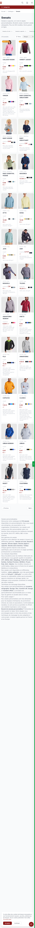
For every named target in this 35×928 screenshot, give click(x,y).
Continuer (17, 923)
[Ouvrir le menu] (32, 2)
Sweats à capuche (20, 31)
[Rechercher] (22, 2)
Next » (30, 508)
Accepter (7, 923)
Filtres (19, 36)
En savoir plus (7, 919)
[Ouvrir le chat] (31, 924)
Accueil (3, 11)
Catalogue (11, 11)
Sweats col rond (7, 31)
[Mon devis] (27, 2)
